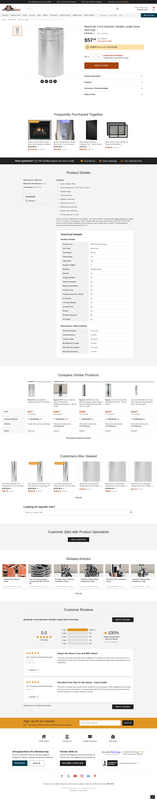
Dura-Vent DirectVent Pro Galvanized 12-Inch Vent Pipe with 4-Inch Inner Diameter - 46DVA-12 (12, 485)
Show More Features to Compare (78, 438)
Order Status (113, 15)
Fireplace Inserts (16, 15)
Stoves (25, 15)
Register (20, 763)
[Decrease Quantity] (93, 56)
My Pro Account (149, 15)
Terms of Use (73, 790)
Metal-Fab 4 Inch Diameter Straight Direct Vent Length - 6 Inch (116, 485)
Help (120, 15)
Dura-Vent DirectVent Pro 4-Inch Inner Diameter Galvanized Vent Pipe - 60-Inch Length (142, 402)
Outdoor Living (77, 15)
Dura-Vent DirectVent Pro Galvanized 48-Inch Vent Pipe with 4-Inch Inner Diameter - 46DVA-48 (64, 485)
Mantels (45, 15)
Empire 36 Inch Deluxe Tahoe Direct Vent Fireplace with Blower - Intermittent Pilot (40, 143)
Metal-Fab (38, 180)
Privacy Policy (83, 790)
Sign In (36, 763)
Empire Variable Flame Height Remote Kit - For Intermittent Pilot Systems (64, 143)
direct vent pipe (120, 219)
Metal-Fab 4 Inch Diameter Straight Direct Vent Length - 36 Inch (91, 485)
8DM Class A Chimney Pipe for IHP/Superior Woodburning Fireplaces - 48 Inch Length (65, 403)
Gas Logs (32, 15)
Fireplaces (5, 15)
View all (78, 497)
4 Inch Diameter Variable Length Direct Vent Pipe (38, 401)
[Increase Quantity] (98, 56)
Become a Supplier (72, 763)
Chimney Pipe (12, 19)
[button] (108, 161)
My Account (103, 15)
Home (4, 19)
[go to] (40, 130)
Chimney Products (65, 15)
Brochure (32, 201)
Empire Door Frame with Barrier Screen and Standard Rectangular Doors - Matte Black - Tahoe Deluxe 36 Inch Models (117, 143)
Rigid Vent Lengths (23, 19)
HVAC (39, 15)
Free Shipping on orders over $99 (39, 2)
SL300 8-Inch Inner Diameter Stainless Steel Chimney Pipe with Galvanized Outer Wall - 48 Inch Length (90, 403)
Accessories (53, 15)
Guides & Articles (89, 15)
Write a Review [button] (123, 620)
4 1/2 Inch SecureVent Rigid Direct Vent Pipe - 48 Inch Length (116, 402)
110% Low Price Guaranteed (66, 2)
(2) (94, 33)
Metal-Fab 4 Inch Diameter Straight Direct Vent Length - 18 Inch (142, 485)
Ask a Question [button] (102, 33)
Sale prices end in (118, 2)
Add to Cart (101, 65)
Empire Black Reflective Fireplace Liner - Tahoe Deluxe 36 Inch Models (91, 143)
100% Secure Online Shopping (92, 2)
